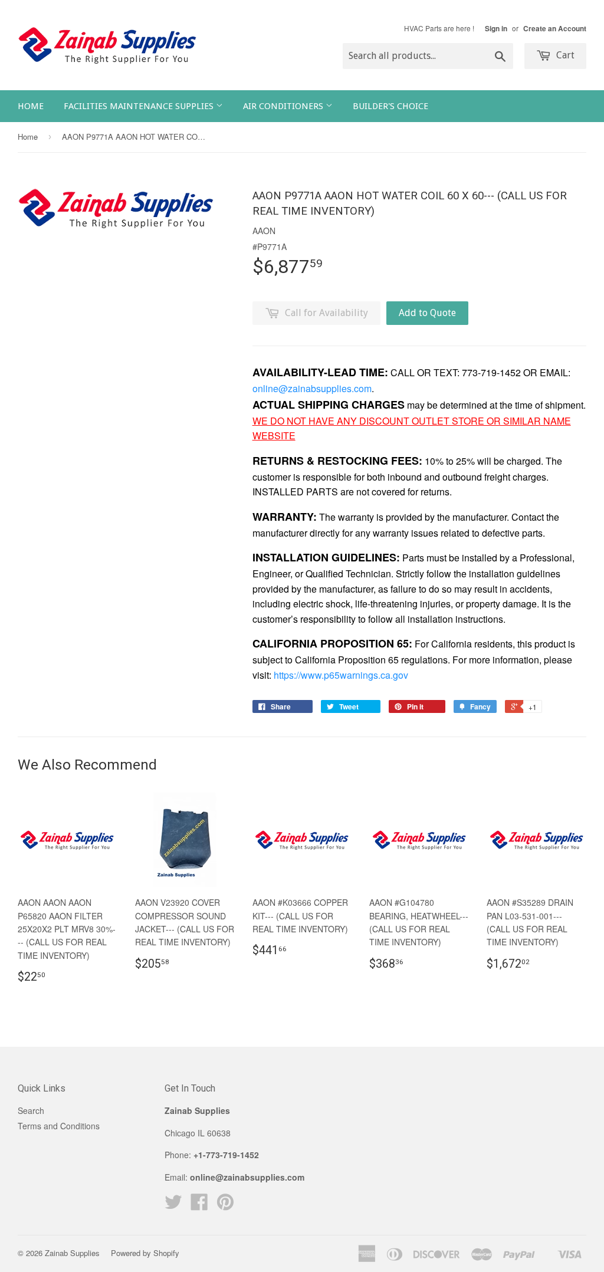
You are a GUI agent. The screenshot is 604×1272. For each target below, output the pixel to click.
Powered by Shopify (145, 1252)
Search (31, 1110)
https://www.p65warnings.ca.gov (341, 675)
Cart (564, 55)
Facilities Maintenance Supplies (140, 106)
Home (31, 106)
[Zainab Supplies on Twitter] (173, 1205)
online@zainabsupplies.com (312, 388)
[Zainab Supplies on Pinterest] (225, 1205)
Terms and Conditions (59, 1126)
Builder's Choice (390, 106)
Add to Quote (427, 312)
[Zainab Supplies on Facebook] (199, 1205)
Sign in (496, 29)
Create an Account (554, 29)
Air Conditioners (284, 106)
